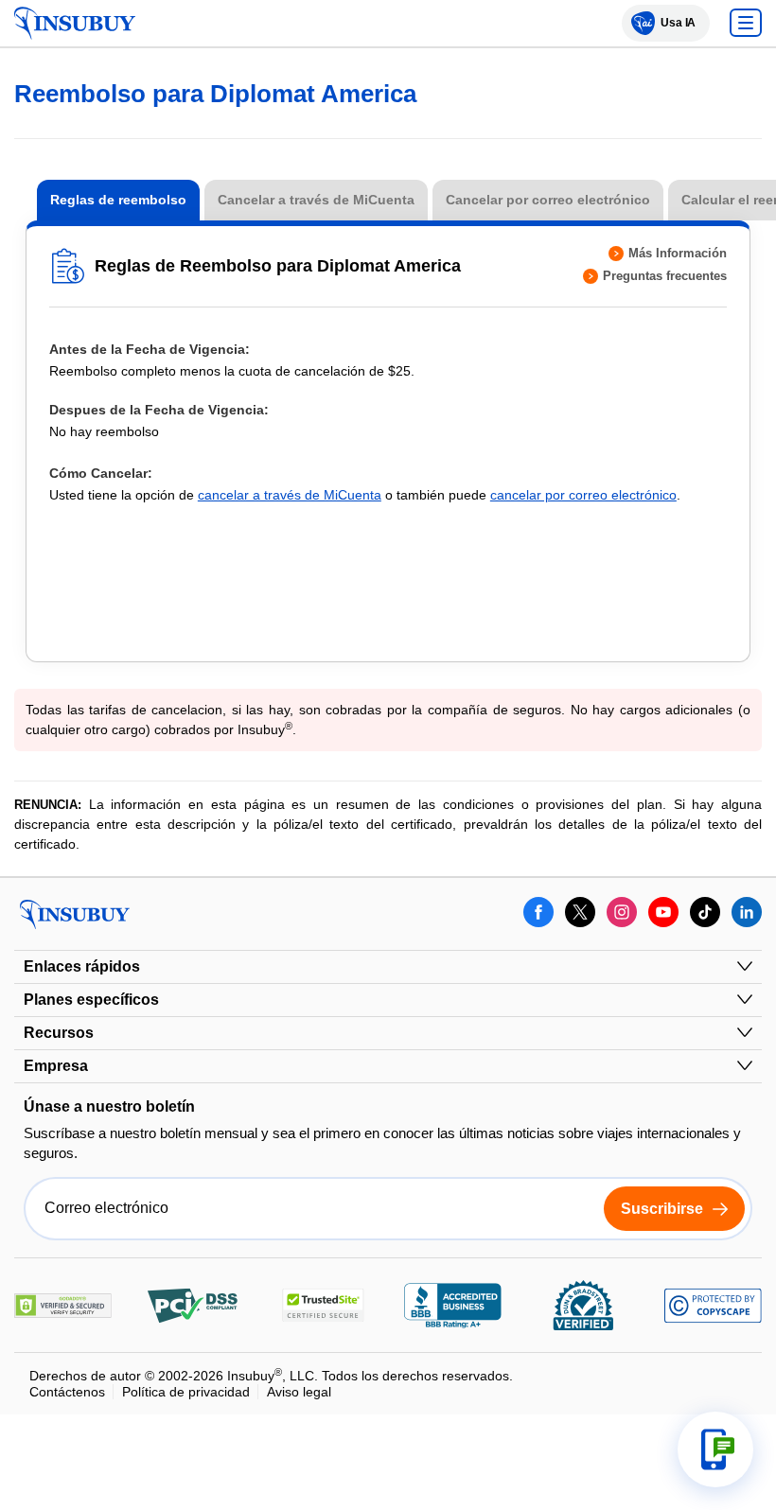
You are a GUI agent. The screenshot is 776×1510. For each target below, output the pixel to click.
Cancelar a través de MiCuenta (316, 199)
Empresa (56, 1066)
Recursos (59, 1033)
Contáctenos (67, 1391)
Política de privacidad (186, 1391)
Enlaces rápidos (82, 966)
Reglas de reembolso (118, 199)
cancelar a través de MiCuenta (289, 494)
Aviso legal (298, 1391)
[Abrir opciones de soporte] (715, 1449)
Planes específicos (91, 1000)
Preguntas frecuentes (665, 276)
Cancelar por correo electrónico (548, 199)
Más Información (677, 253)
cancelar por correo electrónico (583, 494)
